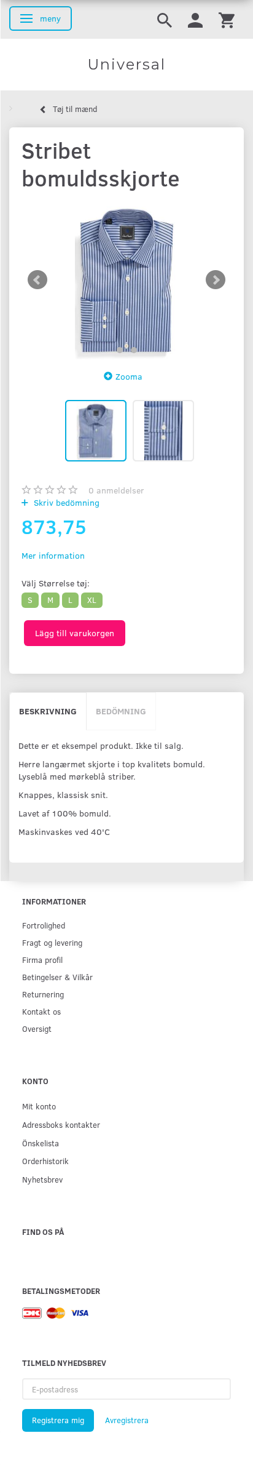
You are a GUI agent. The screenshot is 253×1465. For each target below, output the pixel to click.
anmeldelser (116, 490)
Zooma (128, 376)
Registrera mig (58, 1420)
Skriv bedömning (65, 502)
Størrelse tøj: (55, 583)
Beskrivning (48, 711)
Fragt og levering (52, 942)
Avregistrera (127, 1420)
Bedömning (121, 711)
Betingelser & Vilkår (57, 977)
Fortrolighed (43, 925)
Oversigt (37, 1028)
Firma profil (42, 959)
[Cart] (226, 19)
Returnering (43, 994)
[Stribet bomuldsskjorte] (126, 280)
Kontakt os (41, 1011)
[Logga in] (195, 19)
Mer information (53, 555)
